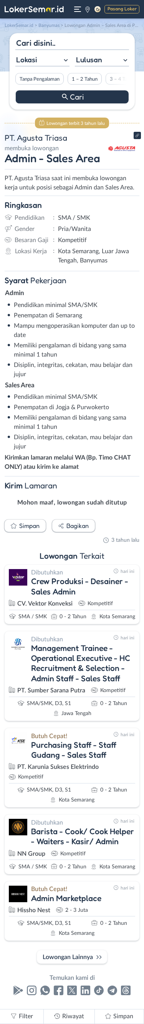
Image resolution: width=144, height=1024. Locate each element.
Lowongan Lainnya (68, 957)
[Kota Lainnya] (87, 9)
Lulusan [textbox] (89, 59)
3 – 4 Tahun (122, 79)
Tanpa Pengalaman (39, 79)
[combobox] (42, 60)
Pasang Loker (122, 9)
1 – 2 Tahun (84, 79)
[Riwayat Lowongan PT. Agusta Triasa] (122, 162)
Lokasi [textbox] (26, 59)
